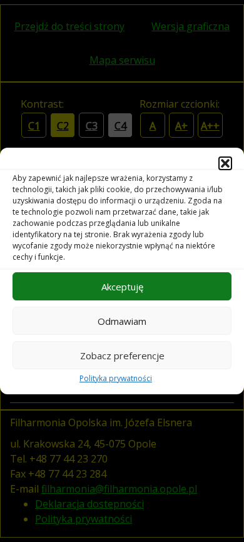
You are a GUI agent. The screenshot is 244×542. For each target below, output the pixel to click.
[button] (225, 163)
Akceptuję (122, 286)
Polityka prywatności (115, 378)
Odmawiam (122, 321)
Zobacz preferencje (122, 355)
